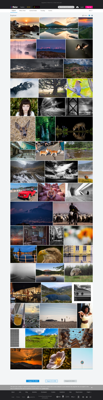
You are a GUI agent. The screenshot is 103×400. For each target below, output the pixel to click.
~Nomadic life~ (57, 223)
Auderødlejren (14, 158)
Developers (44, 392)
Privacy (18, 397)
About (13, 392)
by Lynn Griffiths (59, 140)
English (88, 392)
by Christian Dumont (52, 244)
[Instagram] (90, 397)
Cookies (53, 392)
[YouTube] (87, 397)
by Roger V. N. (26, 244)
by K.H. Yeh (13, 346)
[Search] (59, 7)
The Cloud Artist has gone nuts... (54, 180)
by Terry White (67, 159)
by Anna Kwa (42, 37)
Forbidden (74, 367)
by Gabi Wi (66, 261)
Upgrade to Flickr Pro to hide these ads (51, 2)
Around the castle (68, 260)
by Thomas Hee (39, 140)
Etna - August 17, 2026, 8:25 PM (19, 223)
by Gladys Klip (68, 57)
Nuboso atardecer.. (15, 367)
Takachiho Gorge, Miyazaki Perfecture (41, 138)
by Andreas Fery (14, 140)
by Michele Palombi (42, 114)
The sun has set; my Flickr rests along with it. (13, 242)
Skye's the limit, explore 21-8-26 (18, 180)
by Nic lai (60, 346)
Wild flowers (46, 367)
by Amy (80, 181)
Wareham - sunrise (15, 56)
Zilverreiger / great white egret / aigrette (75, 56)
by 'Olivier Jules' (14, 37)
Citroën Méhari (14, 199)
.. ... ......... (66, 242)
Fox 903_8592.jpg (60, 138)
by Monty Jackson (67, 77)
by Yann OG (81, 37)
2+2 (74, 300)
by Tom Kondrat (14, 281)
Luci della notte (42, 113)
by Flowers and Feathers (69, 281)
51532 (25, 242)
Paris (51, 242)
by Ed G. (12, 96)
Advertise (34, 392)
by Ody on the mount (49, 181)
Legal (13, 397)
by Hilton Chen (41, 200)
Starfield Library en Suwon (65, 345)
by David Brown (40, 57)
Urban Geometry (14, 345)
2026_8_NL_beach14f (45, 325)
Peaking (13, 95)
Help (70, 392)
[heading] (14, 7)
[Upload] (77, 7)
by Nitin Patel (70, 96)
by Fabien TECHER (29, 346)
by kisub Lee (66, 244)
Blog (27, 392)
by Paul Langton (14, 181)
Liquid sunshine (14, 325)
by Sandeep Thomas (40, 281)
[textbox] (67, 7)
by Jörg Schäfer (13, 200)
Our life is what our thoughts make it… (45, 279)
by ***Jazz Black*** (41, 261)
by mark (12, 301)
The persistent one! (70, 158)
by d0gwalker (68, 200)
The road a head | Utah (16, 76)
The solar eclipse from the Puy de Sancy (81, 36)
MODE (28, 7)
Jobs (20, 392)
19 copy (80, 325)
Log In (82, 7)
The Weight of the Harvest (45, 199)
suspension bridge (70, 113)
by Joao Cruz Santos (75, 368)
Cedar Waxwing (71, 95)
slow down (13, 279)
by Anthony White (14, 57)
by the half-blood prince (40, 159)
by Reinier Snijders (14, 77)
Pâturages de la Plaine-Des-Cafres (34, 345)
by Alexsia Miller (81, 327)
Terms (23, 397)
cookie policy (45, 388)
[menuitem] (36, 7)
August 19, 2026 (33, 381)
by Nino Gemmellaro (14, 224)
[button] (33, 37)
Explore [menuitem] (22, 7)
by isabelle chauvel (45, 301)
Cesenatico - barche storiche (18, 300)
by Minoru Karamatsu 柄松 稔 (71, 114)
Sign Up (89, 7)
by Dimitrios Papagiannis (77, 301)
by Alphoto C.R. (45, 368)
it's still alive (42, 95)
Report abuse (79, 392)
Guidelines (62, 392)
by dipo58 (12, 261)
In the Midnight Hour (42, 56)
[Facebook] (83, 397)
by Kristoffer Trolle (14, 159)
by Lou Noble (13, 114)
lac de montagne (46, 300)
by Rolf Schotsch (43, 327)
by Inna (12, 327)
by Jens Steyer (13, 244)
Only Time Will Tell (44, 36)
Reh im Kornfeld (15, 138)
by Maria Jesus (13, 368)
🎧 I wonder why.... (41, 260)
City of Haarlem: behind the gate (19, 260)
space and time (70, 199)
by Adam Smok (42, 96)
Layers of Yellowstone (81, 180)
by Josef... (55, 224)
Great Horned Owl (69, 279)
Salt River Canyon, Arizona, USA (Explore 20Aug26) (73, 76)
